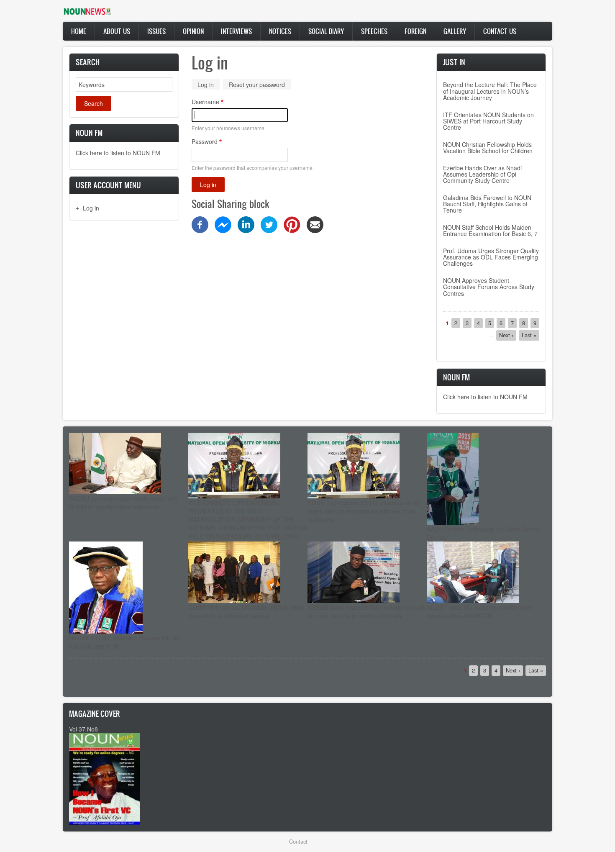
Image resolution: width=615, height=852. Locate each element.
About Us (116, 31)
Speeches (374, 31)
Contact (298, 841)
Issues (156, 31)
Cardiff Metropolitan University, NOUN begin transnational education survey (246, 611)
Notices (280, 31)
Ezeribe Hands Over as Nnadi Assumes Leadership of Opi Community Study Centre (482, 174)
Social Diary (326, 31)
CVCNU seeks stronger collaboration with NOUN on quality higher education (123, 502)
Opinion (193, 31)
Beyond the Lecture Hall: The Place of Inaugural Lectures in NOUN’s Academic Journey (490, 91)
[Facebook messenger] (223, 224)
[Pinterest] (292, 224)
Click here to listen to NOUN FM (118, 153)
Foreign (415, 31)
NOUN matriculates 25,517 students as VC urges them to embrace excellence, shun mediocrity (364, 511)
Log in (91, 208)
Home (78, 31)
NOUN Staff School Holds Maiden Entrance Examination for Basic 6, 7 (490, 230)
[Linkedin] (246, 224)
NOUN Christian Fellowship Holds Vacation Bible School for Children (488, 147)
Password (205, 141)
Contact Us (499, 31)
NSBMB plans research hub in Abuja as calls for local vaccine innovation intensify (366, 611)
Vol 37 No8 (83, 729)
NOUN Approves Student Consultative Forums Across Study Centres (488, 287)
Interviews (236, 31)
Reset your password (257, 84)
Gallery (454, 31)
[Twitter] (269, 224)
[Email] (315, 224)
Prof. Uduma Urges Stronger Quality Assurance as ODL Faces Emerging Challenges (491, 257)
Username (205, 102)
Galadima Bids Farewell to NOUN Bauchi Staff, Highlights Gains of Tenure (487, 204)
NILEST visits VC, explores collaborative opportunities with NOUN (479, 611)
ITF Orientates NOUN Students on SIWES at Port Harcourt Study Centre (488, 121)
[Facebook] (200, 224)
